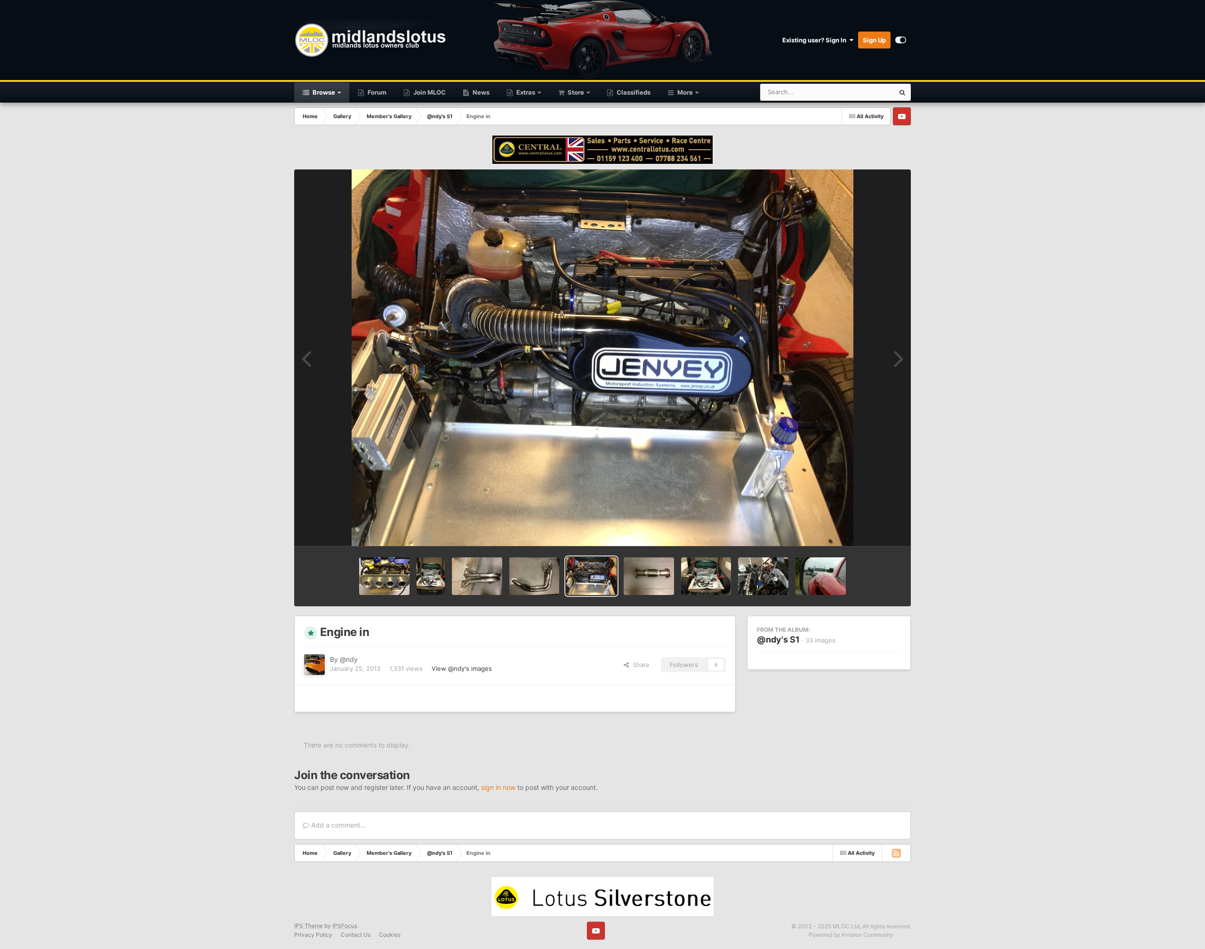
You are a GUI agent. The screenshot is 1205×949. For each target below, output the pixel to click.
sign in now (498, 787)
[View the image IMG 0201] (820, 576)
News (480, 92)
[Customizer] (901, 40)
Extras (525, 92)
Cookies (390, 934)
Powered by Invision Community (851, 934)
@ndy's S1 (778, 639)
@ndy (349, 659)
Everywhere (865, 92)
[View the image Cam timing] (763, 576)
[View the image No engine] (706, 576)
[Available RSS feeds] (896, 853)
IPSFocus (344, 925)
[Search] (902, 92)
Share (639, 664)
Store (575, 92)
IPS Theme (308, 925)
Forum (376, 92)
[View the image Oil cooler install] (431, 576)
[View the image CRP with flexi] (649, 576)
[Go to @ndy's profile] (314, 664)
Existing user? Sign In (815, 40)
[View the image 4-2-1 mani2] (477, 576)
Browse (323, 92)
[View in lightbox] (603, 357)
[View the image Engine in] (591, 576)
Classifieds (633, 92)
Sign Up (874, 40)
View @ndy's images (462, 668)
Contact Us (355, 934)
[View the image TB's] (384, 576)
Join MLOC (429, 92)
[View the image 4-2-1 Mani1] (534, 576)
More (685, 92)
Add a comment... (337, 825)
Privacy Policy (313, 934)
